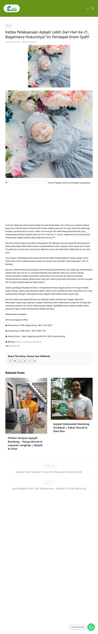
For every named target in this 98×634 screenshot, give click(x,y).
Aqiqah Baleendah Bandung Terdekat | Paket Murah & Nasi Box (71, 427)
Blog (8, 25)
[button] (91, 627)
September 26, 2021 (13, 42)
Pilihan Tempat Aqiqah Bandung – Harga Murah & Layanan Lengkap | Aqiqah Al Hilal (25, 443)
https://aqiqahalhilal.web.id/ (29, 341)
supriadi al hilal (30, 42)
